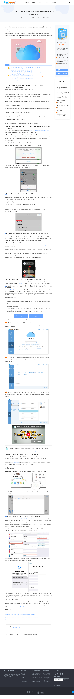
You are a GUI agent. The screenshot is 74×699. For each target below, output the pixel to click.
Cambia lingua (58, 685)
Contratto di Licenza (31, 688)
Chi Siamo (23, 673)
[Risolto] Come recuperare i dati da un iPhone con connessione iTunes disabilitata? (62, 114)
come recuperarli (9, 37)
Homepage (27, 2)
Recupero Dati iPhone (62, 42)
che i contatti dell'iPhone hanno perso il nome (39, 130)
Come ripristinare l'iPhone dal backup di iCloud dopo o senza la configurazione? (63, 87)
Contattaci (23, 674)
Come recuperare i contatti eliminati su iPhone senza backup (22, 451)
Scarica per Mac (63, 73)
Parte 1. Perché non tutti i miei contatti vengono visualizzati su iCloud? (24, 67)
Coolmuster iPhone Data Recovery (12, 289)
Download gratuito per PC (22, 315)
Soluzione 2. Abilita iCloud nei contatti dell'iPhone (21, 71)
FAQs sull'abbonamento (47, 680)
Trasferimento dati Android (37, 673)
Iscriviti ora (66, 679)
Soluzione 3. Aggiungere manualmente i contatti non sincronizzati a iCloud (27, 73)
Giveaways (23, 680)
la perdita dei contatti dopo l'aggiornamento (41, 245)
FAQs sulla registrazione (47, 681)
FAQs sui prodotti (46, 676)
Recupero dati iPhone (36, 681)
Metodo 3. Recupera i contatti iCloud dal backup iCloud (23, 80)
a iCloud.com (16, 462)
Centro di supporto (46, 673)
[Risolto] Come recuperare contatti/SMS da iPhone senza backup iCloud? (63, 92)
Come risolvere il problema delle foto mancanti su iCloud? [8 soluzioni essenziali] (22, 612)
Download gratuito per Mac (36, 315)
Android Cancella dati (35, 676)
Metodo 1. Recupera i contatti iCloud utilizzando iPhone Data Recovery (26, 77)
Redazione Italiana (24, 17)
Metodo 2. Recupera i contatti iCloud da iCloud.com (22, 78)
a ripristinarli (19, 283)
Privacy (25, 688)
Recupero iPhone (37, 17)
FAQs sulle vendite (46, 677)
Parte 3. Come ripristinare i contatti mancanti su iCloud (21, 75)
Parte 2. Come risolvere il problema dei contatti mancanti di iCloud (23, 68)
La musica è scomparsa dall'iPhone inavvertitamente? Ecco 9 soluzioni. (20, 614)
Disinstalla (37, 688)
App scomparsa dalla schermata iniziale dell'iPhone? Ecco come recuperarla (21, 617)
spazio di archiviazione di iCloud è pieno (15, 122)
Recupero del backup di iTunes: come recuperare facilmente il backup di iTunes (63, 104)
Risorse (22, 678)
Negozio (22, 676)
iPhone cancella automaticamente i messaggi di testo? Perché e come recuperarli (22, 619)
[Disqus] (29, 654)
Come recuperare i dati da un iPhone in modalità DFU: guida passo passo (63, 109)
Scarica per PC (63, 70)
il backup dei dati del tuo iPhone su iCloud (24, 518)
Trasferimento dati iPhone (36, 680)
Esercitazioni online (46, 674)
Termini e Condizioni (19, 688)
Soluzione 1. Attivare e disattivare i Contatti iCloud (21, 70)
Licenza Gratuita (24, 681)
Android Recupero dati (36, 674)
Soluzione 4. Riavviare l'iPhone (17, 74)
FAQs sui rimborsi (46, 678)
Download (23, 677)
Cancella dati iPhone (35, 682)
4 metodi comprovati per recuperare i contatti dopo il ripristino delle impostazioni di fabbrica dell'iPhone (63, 98)
